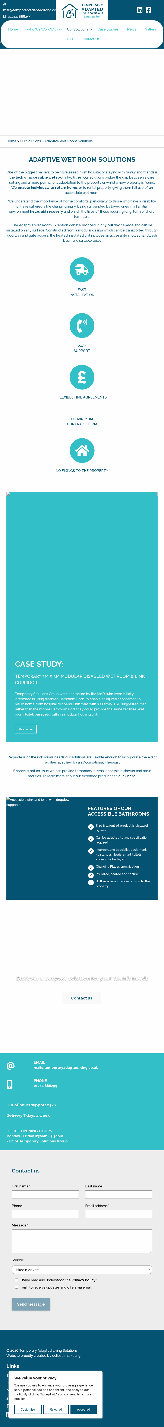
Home (13, 29)
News (131, 29)
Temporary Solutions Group (43, 1141)
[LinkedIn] (139, 11)
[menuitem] (13, 29)
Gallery (150, 29)
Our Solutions (77, 29)
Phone (17, 1206)
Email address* (97, 1206)
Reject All (56, 1409)
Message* (20, 1225)
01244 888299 (19, 17)
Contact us (81, 998)
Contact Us (91, 39)
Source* (54, 1270)
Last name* (94, 1186)
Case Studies (108, 29)
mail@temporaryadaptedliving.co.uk (66, 1067)
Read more (25, 729)
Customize (28, 1409)
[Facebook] (148, 11)
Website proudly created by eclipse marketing (43, 1356)
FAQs (68, 39)
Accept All (83, 1409)
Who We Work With (42, 29)
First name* (21, 1186)
